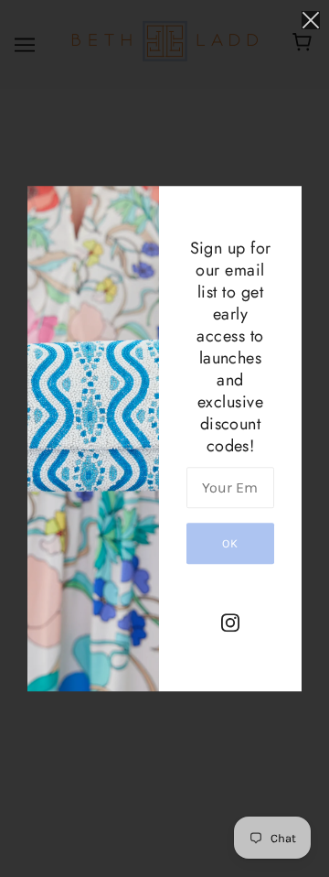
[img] (230, 622)
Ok (230, 543)
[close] (310, 19)
